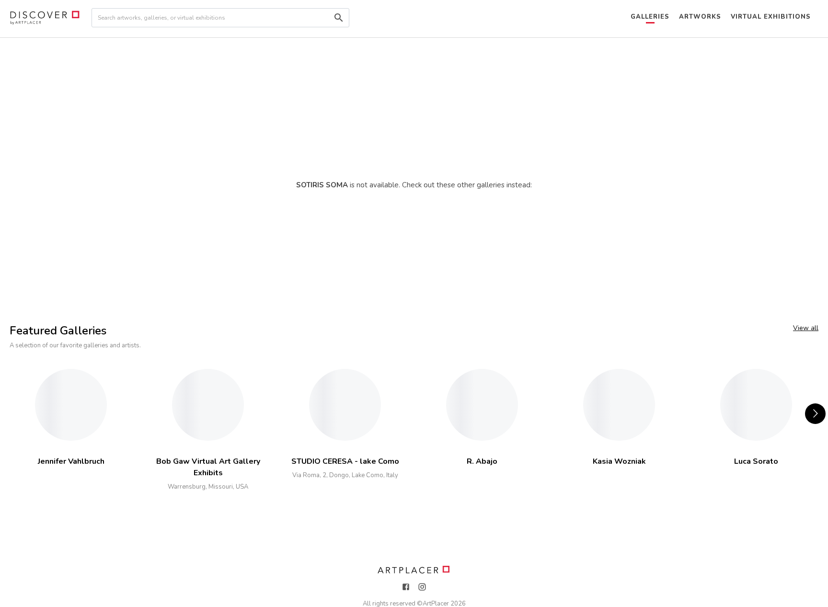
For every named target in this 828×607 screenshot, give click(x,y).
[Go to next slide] (815, 413)
